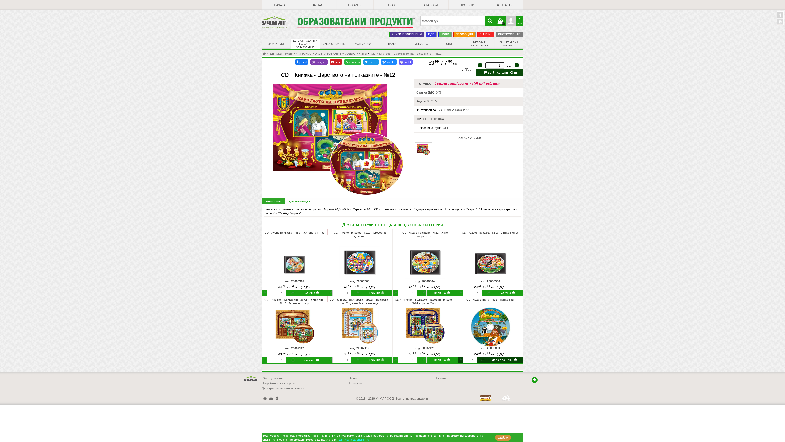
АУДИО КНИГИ (356, 53)
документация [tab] (300, 201)
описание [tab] (273, 201)
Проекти (467, 5)
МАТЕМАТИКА (363, 44)
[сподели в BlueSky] (389, 62)
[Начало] (264, 53)
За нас (317, 5)
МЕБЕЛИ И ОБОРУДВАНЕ (479, 44)
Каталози (430, 5)
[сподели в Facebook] (301, 62)
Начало (280, 5)
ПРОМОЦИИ (464, 34)
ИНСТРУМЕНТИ (509, 34)
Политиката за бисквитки (353, 439)
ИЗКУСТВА (421, 44)
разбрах (503, 437)
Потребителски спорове (279, 383)
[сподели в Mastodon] (406, 62)
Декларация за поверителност (283, 388)
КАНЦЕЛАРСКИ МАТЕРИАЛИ (508, 44)
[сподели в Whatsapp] (352, 62)
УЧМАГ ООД (251, 378)
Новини (355, 5)
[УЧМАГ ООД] (279, 22)
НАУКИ (392, 44)
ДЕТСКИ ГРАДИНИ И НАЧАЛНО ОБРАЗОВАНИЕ (305, 44)
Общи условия (272, 378)
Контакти (504, 5)
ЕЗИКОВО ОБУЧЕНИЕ (334, 44)
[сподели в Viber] (319, 62)
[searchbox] (452, 21)
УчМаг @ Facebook (780, 16)
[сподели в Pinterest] (336, 62)
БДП (431, 34)
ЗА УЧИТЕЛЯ (276, 44)
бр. (509, 65)
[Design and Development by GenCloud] (506, 400)
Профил (511, 21)
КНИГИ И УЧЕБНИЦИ (407, 34)
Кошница (271, 398)
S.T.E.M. (486, 34)
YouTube (780, 21)
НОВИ (445, 34)
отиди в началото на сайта (535, 380)
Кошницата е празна (500, 23)
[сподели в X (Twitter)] (371, 62)
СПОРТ (450, 44)
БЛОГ (392, 5)
